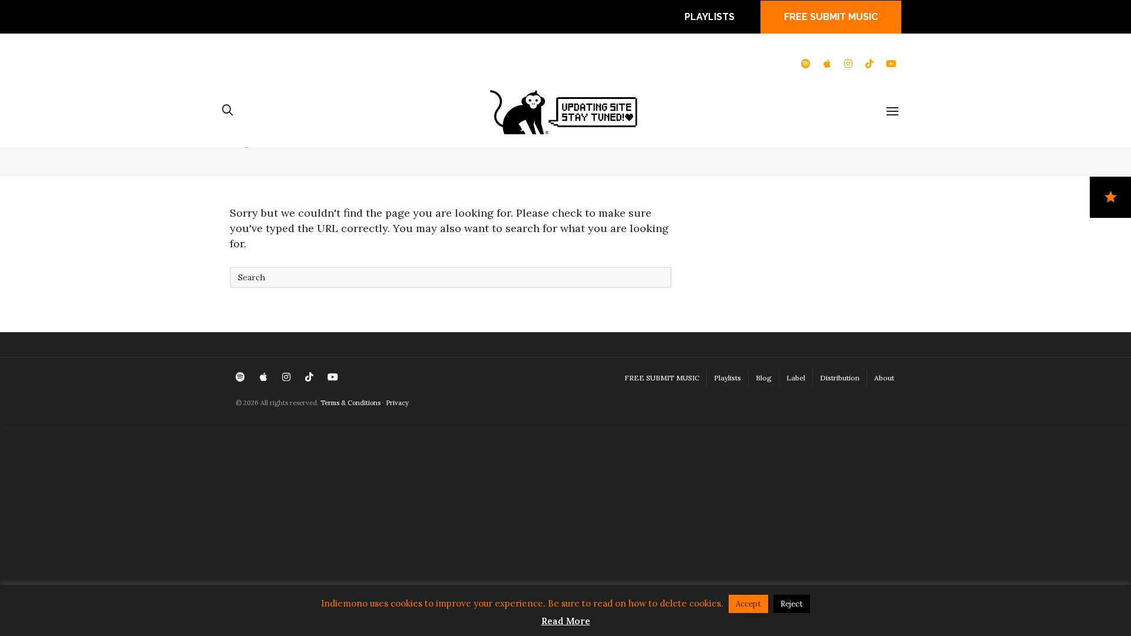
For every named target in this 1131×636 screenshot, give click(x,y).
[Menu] (892, 112)
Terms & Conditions (350, 403)
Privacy (397, 403)
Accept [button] (748, 604)
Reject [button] (792, 604)
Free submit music (831, 16)
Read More (565, 621)
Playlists (709, 16)
